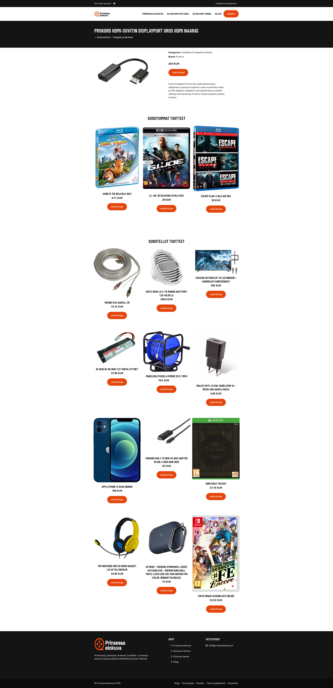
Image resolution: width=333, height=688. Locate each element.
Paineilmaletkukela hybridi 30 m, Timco (166, 376)
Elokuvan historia (178, 13)
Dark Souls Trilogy (216, 483)
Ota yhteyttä (188, 683)
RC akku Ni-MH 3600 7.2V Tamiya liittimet (117, 369)
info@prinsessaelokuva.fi (226, 3)
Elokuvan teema (202, 13)
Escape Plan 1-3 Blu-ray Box (216, 196)
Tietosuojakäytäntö (216, 683)
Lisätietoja (178, 72)
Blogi (218, 13)
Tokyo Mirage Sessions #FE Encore (216, 596)
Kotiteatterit (104, 37)
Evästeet (200, 683)
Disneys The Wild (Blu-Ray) (117, 193)
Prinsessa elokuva (152, 13)
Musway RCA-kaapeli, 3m (117, 302)
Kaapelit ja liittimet (123, 37)
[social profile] (114, 3)
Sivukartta (233, 683)
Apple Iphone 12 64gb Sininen (117, 486)
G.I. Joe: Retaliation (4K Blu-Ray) (166, 195)
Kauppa (231, 14)
